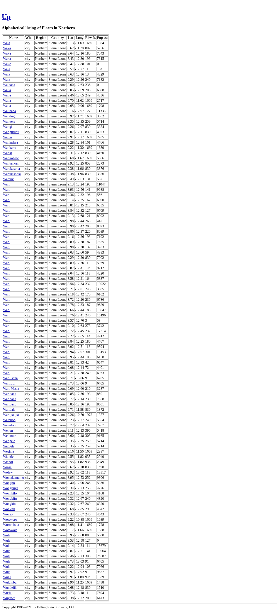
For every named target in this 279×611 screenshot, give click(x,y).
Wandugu (9, 116)
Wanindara (10, 142)
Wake (7, 64)
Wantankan (11, 163)
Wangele (9, 121)
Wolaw (8, 472)
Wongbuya (10, 488)
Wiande (8, 456)
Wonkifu (9, 509)
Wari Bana (10, 378)
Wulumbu (10, 582)
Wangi (7, 127)
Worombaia (11, 525)
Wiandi (8, 462)
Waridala (9, 409)
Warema (8, 179)
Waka (7, 48)
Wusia (7, 593)
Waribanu (9, 404)
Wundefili (10, 587)
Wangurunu (11, 132)
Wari (6, 184)
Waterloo (9, 420)
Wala (6, 69)
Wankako (9, 147)
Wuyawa (9, 598)
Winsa (7, 467)
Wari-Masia (11, 388)
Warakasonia (12, 174)
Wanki (7, 153)
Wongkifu (10, 498)
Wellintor (9, 436)
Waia (6, 43)
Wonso (8, 514)
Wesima (8, 451)
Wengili (8, 446)
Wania (7, 137)
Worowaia (10, 530)
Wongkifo (10, 493)
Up (6, 17)
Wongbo (9, 483)
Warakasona (11, 168)
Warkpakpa (11, 415)
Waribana (9, 394)
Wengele (9, 441)
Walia (7, 90)
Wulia (7, 577)
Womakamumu (13, 477)
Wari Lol (9, 383)
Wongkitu (10, 504)
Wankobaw (11, 158)
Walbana (9, 85)
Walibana (9, 111)
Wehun (8, 430)
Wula (6, 535)
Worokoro (10, 519)
